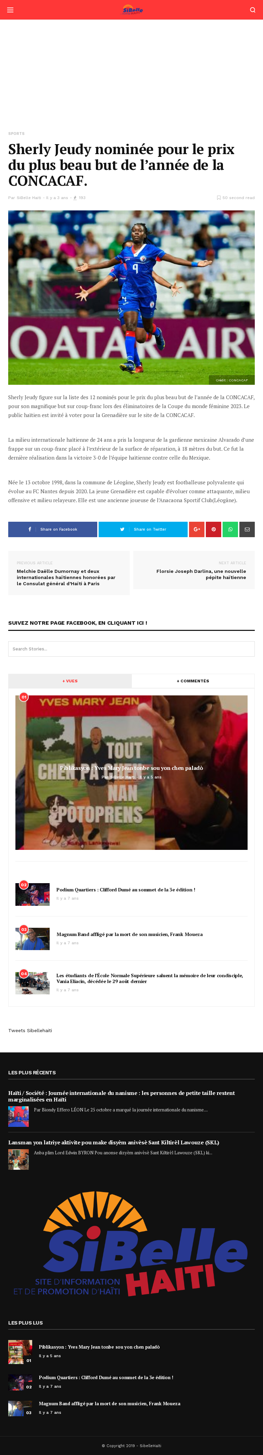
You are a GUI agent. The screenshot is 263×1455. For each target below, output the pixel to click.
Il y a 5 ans (50, 1355)
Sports (16, 133)
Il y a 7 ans (68, 898)
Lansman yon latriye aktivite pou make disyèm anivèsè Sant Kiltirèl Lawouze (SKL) (113, 1142)
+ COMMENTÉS (193, 681)
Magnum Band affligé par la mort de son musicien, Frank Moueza (130, 934)
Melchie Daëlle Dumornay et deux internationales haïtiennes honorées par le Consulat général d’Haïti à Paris (66, 573)
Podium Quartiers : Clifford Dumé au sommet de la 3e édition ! (126, 889)
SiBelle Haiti (29, 197)
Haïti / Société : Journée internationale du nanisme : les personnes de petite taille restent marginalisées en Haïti (121, 1096)
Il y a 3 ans (57, 197)
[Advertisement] (131, 71)
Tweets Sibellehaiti (30, 1030)
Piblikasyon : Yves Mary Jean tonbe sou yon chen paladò (99, 1347)
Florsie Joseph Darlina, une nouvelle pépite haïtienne (201, 570)
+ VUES (70, 681)
